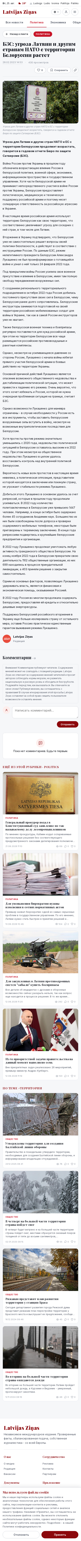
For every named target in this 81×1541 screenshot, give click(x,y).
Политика (37, 22)
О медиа (9, 1463)
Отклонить (21, 1534)
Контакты (48, 1468)
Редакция (9, 1468)
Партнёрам (49, 1473)
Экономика (58, 22)
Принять (60, 1534)
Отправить (68, 724)
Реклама (48, 1463)
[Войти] (66, 11)
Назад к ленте (19, 33)
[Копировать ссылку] (75, 70)
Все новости (14, 22)
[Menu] (74, 11)
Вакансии (9, 1473)
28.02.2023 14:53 (13, 62)
